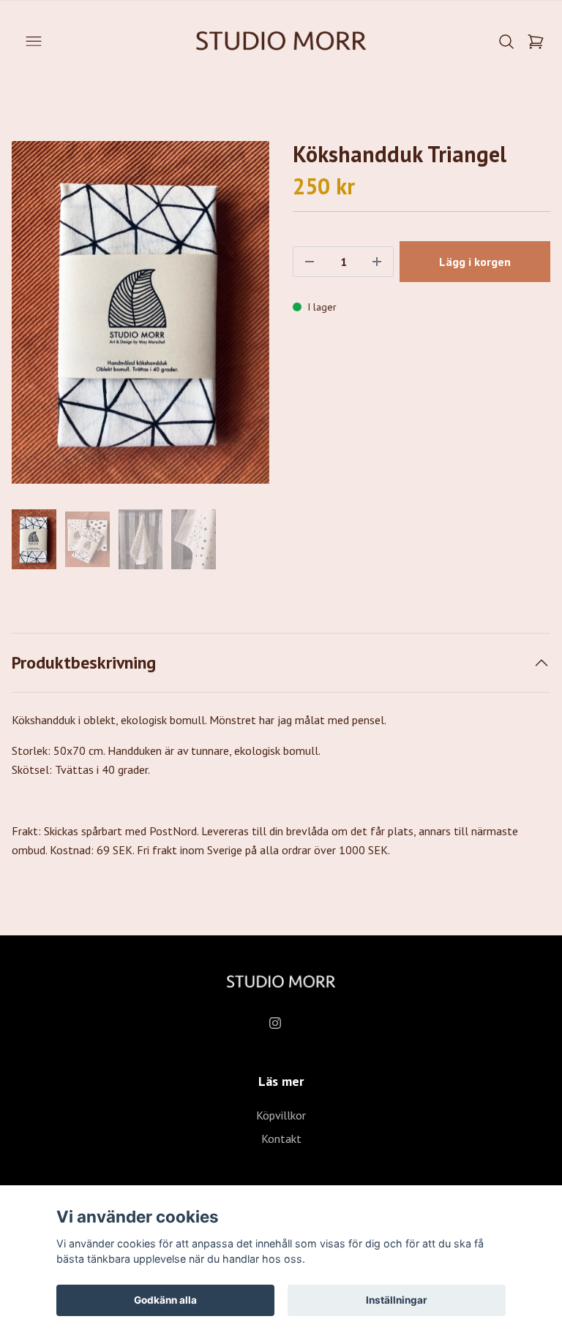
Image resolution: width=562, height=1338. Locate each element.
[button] (244, 318)
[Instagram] (275, 1023)
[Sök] (506, 41)
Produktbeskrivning (84, 662)
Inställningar (396, 1300)
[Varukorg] (535, 41)
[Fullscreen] (140, 312)
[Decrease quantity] (309, 261)
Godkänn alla (165, 1300)
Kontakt (281, 1138)
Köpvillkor (281, 1115)
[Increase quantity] (377, 261)
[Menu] (34, 42)
